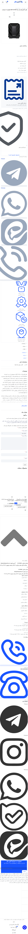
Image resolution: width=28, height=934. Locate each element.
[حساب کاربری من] (3, 2)
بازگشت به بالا (24, 560)
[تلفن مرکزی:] (14, 698)
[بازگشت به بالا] (14, 558)
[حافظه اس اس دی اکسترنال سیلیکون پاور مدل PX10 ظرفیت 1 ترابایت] (20, 476)
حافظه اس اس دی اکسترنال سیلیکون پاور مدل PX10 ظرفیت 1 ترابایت (21, 500)
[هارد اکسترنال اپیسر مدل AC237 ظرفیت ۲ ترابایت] (7, 476)
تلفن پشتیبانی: (26, 667)
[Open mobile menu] (25, 2)
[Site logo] (18, 2)
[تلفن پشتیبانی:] (14, 665)
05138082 (19, 563)
